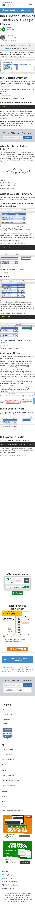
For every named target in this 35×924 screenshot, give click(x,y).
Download (8, 48)
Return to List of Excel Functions (18, 10)
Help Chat (5, 764)
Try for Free (17, 593)
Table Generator (8, 759)
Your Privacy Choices (11, 885)
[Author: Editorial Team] (2, 29)
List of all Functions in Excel (17, 455)
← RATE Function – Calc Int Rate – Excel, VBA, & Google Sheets (9, 669)
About (4, 710)
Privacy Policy (7, 875)
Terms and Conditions (10, 882)
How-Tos (5, 801)
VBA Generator (7, 755)
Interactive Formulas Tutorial (13, 811)
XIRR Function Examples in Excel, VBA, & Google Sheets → (25, 669)
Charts (4, 806)
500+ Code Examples (9, 785)
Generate (28, 137)
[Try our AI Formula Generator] (17, 583)
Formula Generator (9, 750)
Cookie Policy (7, 878)
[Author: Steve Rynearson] (2, 37)
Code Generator (8, 776)
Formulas (5, 797)
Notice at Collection (8, 888)
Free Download (17, 648)
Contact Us (6, 719)
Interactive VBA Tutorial (11, 780)
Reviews (4, 724)
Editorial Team (10, 29)
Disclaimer (5, 871)
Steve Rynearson (11, 37)
